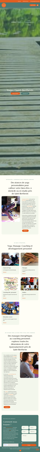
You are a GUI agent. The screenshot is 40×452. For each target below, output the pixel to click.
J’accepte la (28, 442)
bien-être (24, 200)
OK (20, 450)
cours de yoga (29, 206)
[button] (37, 5)
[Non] (37, 449)
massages (15, 356)
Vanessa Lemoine (25, 199)
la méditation (10, 394)
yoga (10, 430)
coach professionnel (12, 374)
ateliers (6, 391)
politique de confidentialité (30, 442)
